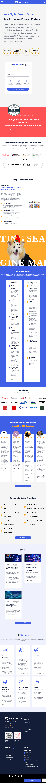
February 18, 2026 (16, 601)
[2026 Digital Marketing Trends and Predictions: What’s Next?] (32, 558)
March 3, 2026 (34, 564)
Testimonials (27, 725)
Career (26, 731)
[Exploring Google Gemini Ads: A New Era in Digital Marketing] (13, 558)
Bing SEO (14, 602)
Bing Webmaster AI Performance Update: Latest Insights (11, 605)
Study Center (28, 729)
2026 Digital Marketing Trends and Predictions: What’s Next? (32, 569)
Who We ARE (27, 722)
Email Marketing (9, 757)
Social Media (34, 565)
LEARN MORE (23, 537)
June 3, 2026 (15, 564)
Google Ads (15, 565)
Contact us (27, 733)
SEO (31, 565)
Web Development (10, 759)
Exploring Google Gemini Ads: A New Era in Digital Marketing (12, 569)
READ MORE (7, 673)
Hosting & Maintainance (11, 762)
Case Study (27, 727)
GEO (16, 602)
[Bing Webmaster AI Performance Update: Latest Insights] (13, 595)
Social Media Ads (9, 755)
